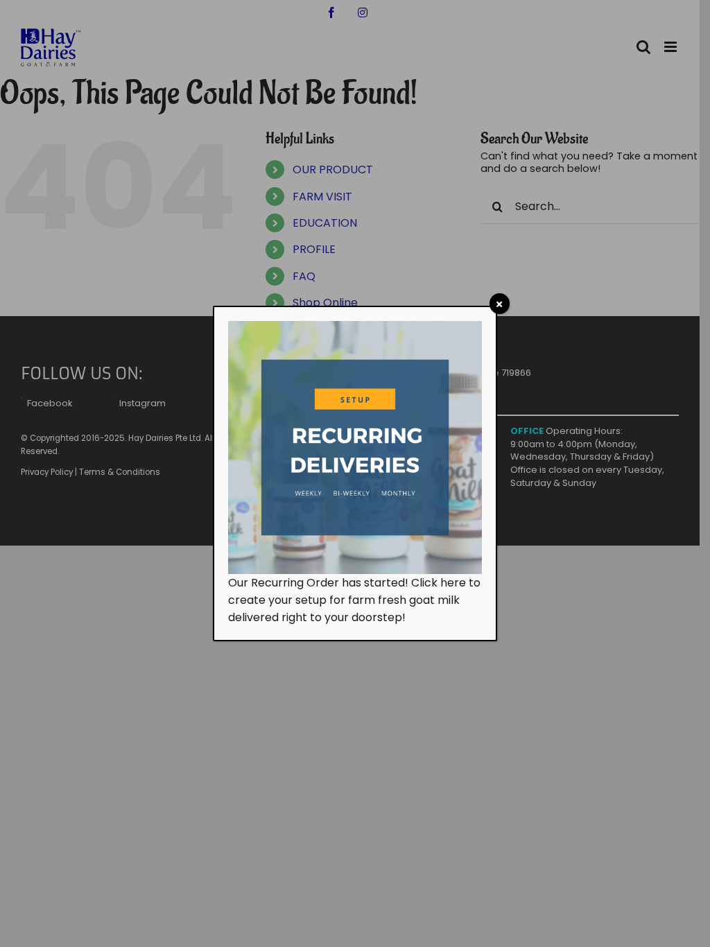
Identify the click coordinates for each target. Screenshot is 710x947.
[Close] (500, 303)
